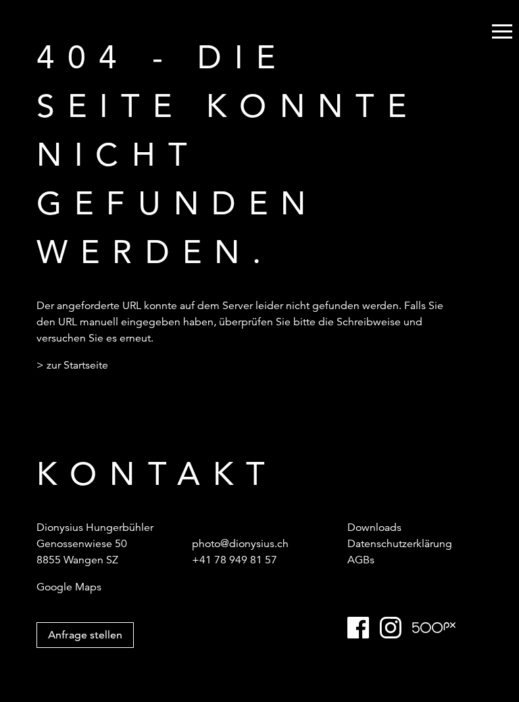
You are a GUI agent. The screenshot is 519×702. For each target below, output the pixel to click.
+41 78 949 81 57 (234, 560)
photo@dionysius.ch (240, 544)
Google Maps (68, 587)
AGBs (360, 560)
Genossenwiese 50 (81, 544)
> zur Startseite (72, 365)
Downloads (374, 527)
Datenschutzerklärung (399, 544)
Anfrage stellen (85, 634)
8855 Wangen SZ (77, 560)
